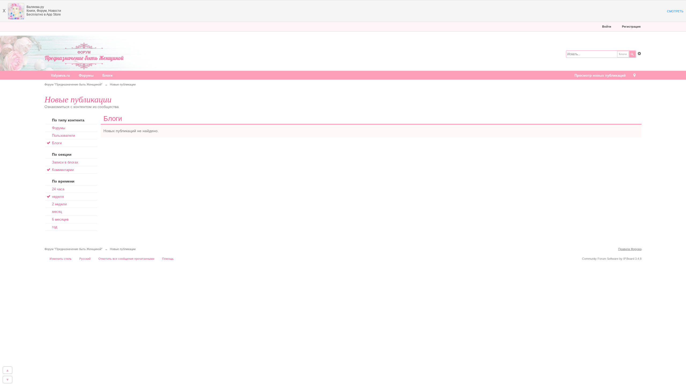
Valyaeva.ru (60, 75)
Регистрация (631, 26)
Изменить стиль (61, 258)
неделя (58, 197)
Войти (606, 26)
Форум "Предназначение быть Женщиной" (73, 249)
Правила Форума (630, 249)
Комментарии (63, 170)
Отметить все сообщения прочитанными (126, 258)
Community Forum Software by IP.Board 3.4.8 (612, 258)
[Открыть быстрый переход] (634, 76)
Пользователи (63, 135)
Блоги (107, 75)
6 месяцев (60, 219)
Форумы (86, 75)
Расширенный (639, 53)
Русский (85, 258)
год (54, 227)
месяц (57, 212)
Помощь (168, 258)
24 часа (58, 189)
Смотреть (675, 11)
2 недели (59, 204)
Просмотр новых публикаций (600, 75)
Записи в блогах (65, 162)
